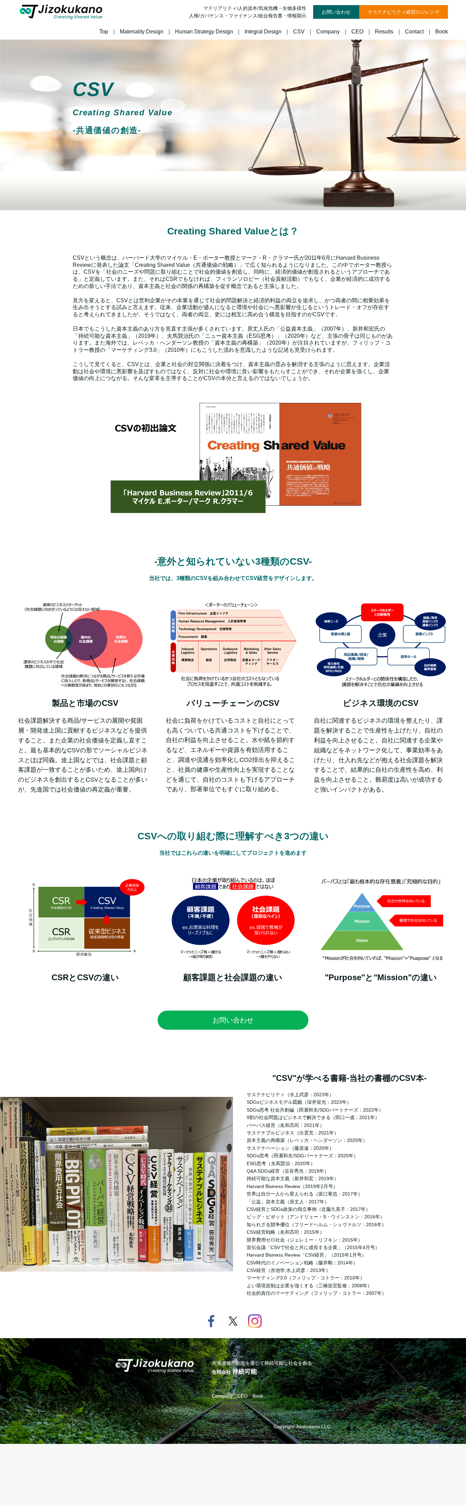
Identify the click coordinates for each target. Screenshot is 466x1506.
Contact (414, 31)
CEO (357, 31)
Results (384, 31)
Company (328, 31)
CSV (299, 31)
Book (441, 31)
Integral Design (263, 31)
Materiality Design (141, 31)
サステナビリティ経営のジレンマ (403, 12)
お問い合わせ (336, 12)
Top (103, 31)
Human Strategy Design (204, 31)
